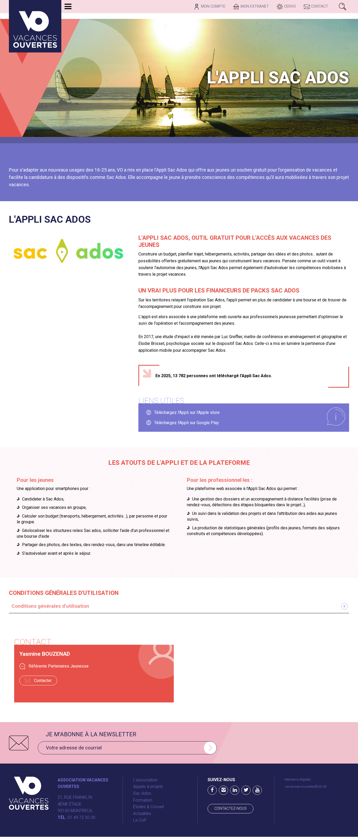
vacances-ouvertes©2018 (305, 786)
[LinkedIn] (234, 790)
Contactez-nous (230, 808)
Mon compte (213, 6)
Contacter (43, 680)
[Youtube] (257, 790)
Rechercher (342, 6)
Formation (142, 800)
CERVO (290, 6)
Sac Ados (142, 793)
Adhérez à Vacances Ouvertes (72, 16)
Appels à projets (148, 786)
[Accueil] (35, 26)
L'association (145, 779)
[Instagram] (223, 790)
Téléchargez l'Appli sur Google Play (186, 422)
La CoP (140, 820)
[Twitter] (246, 790)
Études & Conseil (148, 806)
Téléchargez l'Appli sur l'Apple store (187, 412)
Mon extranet (255, 6)
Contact (319, 6)
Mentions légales (298, 779)
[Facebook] (212, 790)
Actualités (142, 813)
